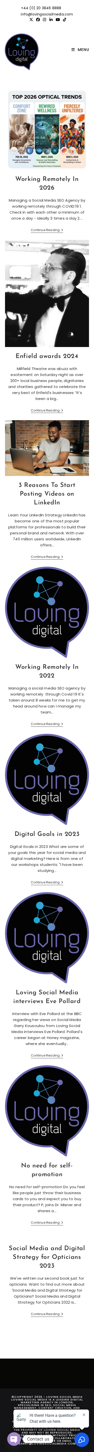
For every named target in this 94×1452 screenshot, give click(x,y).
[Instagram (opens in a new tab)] (44, 19)
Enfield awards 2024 (47, 356)
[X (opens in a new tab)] (31, 19)
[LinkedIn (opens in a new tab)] (51, 19)
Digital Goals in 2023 (47, 834)
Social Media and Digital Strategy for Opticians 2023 (47, 1257)
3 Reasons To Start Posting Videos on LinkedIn (47, 494)
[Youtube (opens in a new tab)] (57, 19)
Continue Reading (47, 230)
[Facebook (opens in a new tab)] (38, 19)
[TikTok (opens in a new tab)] (63, 19)
